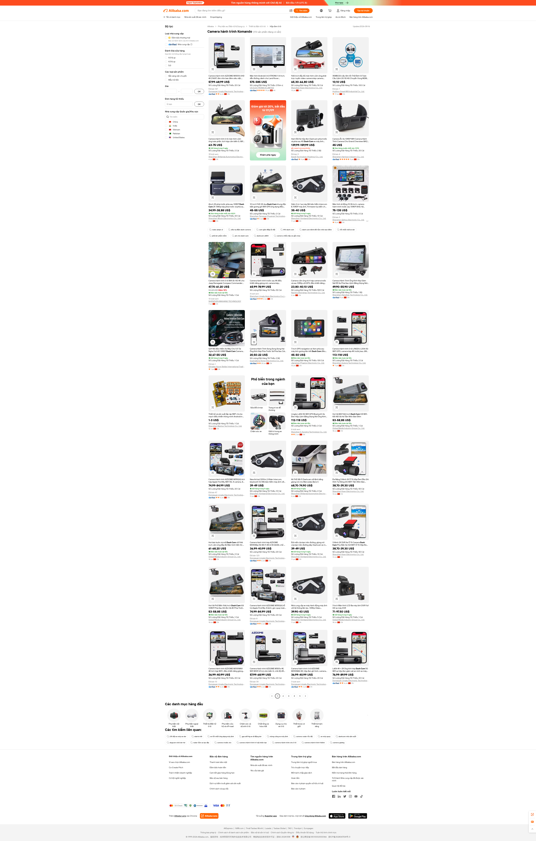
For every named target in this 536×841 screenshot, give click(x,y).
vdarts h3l (198, 736)
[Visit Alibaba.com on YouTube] (356, 796)
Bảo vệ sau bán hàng (219, 778)
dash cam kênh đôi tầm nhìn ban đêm (317, 230)
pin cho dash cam (242, 236)
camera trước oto (224, 743)
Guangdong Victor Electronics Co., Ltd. (266, 361)
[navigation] (184, 361)
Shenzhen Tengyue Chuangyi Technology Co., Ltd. (268, 216)
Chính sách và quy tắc (219, 789)
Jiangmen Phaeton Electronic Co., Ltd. (307, 363)
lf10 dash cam (288, 230)
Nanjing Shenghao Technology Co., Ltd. (308, 292)
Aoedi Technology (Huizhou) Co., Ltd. (307, 157)
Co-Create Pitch (176, 767)
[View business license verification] (293, 836)
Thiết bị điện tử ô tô (257, 26)
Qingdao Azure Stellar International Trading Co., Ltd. (227, 366)
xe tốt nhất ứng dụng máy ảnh (222, 736)
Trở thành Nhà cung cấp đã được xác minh (348, 779)
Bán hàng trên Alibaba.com (343, 762)
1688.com (239, 828)
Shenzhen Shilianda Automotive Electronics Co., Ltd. (227, 157)
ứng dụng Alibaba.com (315, 816)
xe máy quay (325, 736)
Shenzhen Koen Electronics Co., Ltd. (306, 88)
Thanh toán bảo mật (218, 762)
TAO (290, 828)
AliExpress (228, 828)
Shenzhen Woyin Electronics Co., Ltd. (225, 218)
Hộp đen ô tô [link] (275, 26)
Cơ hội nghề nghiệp (177, 778)
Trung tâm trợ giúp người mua (304, 762)
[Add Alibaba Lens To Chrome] (209, 816)
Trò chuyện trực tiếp (300, 767)
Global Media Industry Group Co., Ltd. (348, 428)
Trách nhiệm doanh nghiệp (180, 773)
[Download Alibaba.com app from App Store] (337, 816)
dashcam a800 (263, 236)
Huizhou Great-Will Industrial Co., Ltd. (348, 91)
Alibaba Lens (180, 816)
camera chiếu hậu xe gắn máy (288, 236)
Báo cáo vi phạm (298, 789)
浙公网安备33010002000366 (314, 837)
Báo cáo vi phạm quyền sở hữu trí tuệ (307, 783)
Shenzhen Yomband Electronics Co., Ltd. (308, 218)
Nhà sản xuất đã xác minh (261, 765)
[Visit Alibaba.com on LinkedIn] (339, 796)
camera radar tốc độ (304, 736)
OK (199, 91)
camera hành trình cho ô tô (285, 743)
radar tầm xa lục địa (201, 743)
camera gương (338, 743)
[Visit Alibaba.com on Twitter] (344, 796)
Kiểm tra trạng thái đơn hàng (344, 773)
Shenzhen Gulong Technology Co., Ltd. (349, 363)
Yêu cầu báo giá (257, 770)
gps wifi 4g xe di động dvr (252, 736)
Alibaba (210, 26)
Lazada (268, 828)
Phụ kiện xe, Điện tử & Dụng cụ (231, 26)
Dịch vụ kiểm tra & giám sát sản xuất (225, 783)
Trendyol (298, 828)
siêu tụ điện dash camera (241, 230)
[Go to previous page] (271, 696)
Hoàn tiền (295, 778)
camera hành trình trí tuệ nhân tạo (253, 743)
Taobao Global (279, 828)
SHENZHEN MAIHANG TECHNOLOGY (225, 301)
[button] (291, 10)
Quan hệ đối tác (339, 786)
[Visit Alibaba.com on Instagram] (350, 796)
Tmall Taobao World (254, 828)
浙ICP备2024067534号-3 (339, 837)
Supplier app (271, 816)
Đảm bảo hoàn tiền (218, 767)
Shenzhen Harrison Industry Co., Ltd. (348, 157)
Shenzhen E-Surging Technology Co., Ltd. (309, 432)
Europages (308, 828)
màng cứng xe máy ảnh (279, 736)
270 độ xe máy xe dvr (178, 736)
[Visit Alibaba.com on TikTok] (361, 796)
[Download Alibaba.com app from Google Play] (357, 816)
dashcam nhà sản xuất (347, 736)
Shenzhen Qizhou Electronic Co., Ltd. (348, 220)
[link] (532, 814)
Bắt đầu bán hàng (339, 767)
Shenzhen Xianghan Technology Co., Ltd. (350, 295)
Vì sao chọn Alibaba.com (179, 762)
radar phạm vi (217, 230)
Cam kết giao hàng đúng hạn (222, 773)
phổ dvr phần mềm (219, 236)
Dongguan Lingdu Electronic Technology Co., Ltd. (227, 91)
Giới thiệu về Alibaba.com (180, 756)
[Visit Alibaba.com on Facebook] (333, 796)
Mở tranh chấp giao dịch (301, 773)
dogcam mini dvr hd (177, 743)
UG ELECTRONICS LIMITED (262, 88)
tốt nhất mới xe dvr (347, 230)
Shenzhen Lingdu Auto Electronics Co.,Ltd (268, 296)
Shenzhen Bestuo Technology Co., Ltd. (225, 426)
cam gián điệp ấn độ (267, 230)
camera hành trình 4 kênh (314, 743)
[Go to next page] (305, 696)
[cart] (330, 11)
